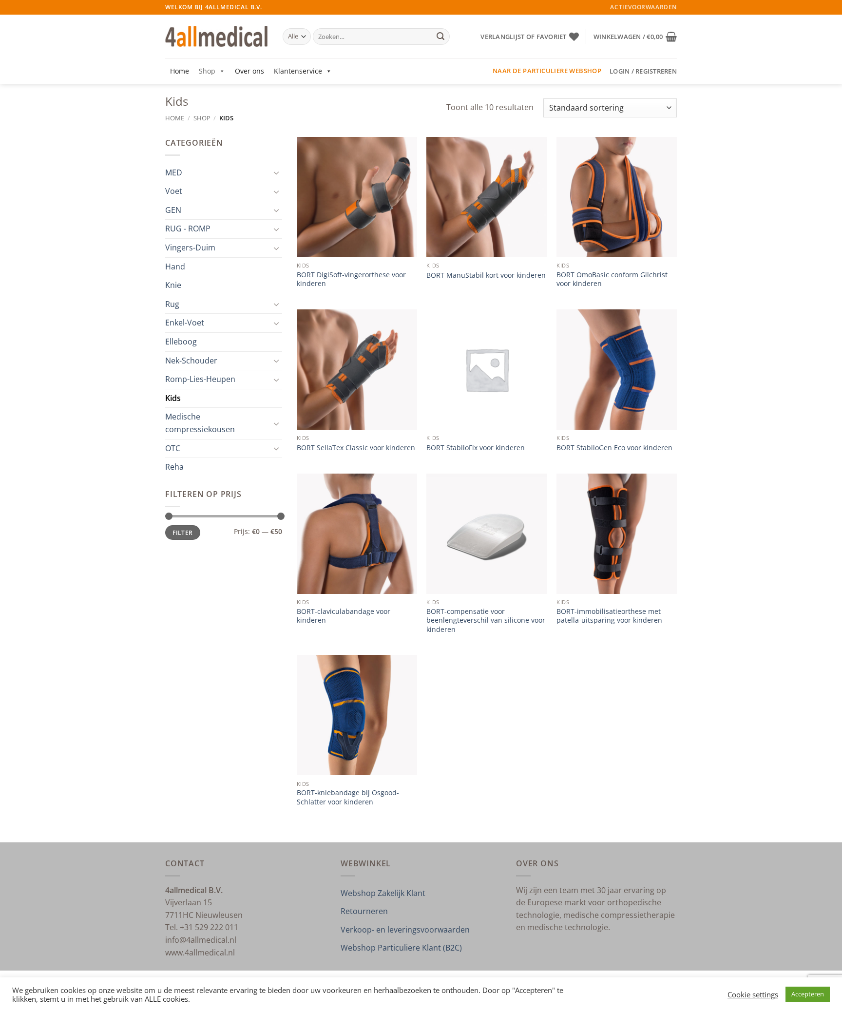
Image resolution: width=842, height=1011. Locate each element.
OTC (172, 448)
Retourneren (364, 911)
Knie (173, 285)
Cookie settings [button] (752, 994)
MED (173, 172)
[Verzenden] (440, 36)
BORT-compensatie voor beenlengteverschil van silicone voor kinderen (485, 620)
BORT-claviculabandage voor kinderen (343, 616)
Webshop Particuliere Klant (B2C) (401, 947)
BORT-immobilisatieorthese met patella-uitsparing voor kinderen (609, 616)
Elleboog (181, 341)
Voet (173, 191)
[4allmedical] (216, 37)
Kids (173, 398)
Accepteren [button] (807, 994)
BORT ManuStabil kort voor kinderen (486, 275)
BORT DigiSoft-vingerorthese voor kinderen (351, 279)
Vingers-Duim (190, 247)
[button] (635, 36)
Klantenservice (298, 71)
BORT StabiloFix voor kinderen (475, 447)
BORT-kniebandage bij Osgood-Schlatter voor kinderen (348, 797)
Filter (182, 532)
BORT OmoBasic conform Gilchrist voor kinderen (612, 279)
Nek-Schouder (191, 360)
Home (179, 71)
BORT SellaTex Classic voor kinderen (356, 447)
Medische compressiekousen (200, 423)
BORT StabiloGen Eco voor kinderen (614, 447)
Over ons (249, 71)
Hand (175, 266)
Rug (172, 304)
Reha (174, 466)
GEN (173, 210)
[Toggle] (276, 172)
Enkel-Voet (184, 322)
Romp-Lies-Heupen (200, 379)
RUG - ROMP (187, 228)
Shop (207, 71)
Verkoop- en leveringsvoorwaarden (405, 929)
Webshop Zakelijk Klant (383, 893)
